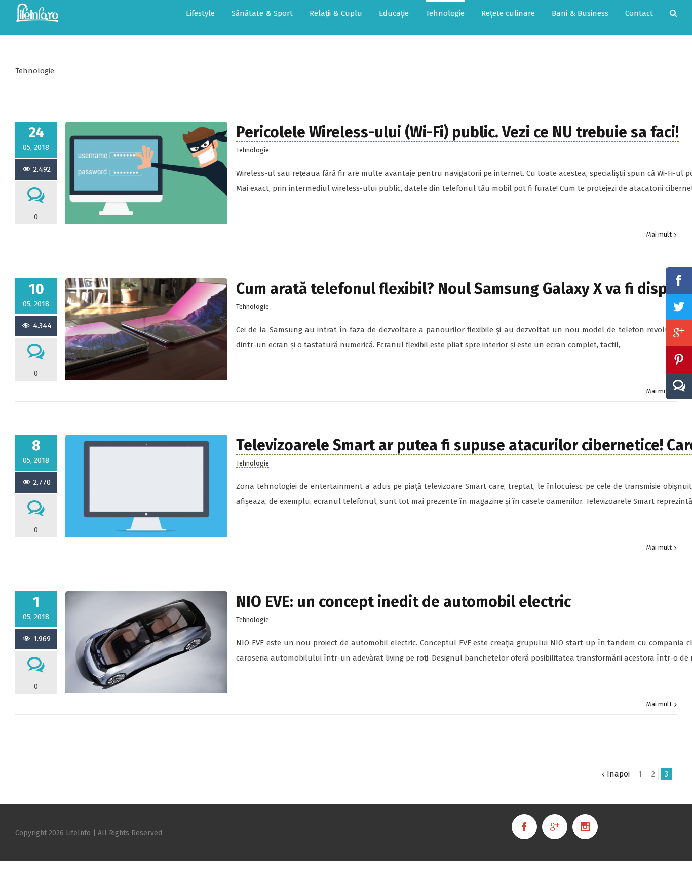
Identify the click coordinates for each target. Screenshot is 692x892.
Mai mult (659, 234)
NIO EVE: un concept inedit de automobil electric (403, 602)
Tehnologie (252, 150)
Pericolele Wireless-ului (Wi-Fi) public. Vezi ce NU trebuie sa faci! (457, 132)
